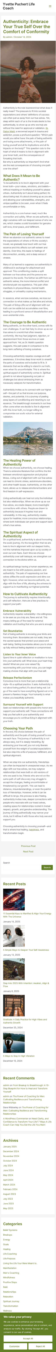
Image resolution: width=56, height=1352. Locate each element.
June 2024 (8, 1170)
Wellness (7, 1310)
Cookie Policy (38, 1332)
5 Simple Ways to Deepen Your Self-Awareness (26, 950)
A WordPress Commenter (15, 1118)
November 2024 (11, 1156)
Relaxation (8, 1296)
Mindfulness (9, 1277)
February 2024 (10, 1189)
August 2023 (9, 1194)
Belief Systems (10, 1230)
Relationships (9, 1292)
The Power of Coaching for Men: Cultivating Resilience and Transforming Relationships (24, 1099)
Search (6, 862)
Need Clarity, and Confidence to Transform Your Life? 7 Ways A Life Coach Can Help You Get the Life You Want (27, 1121)
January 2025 (10, 1146)
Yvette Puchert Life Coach (19, 6)
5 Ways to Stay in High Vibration (19, 1056)
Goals (6, 1244)
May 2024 (8, 1175)
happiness (34, 829)
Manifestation (10, 1268)
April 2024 (8, 1180)
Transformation (10, 1306)
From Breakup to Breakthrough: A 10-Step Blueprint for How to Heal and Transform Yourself (26, 1088)
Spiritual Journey (11, 1301)
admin (6, 1085)
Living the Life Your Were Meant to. (20, 1263)
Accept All (28, 1338)
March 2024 (9, 1184)
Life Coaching (10, 1254)
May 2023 (8, 1208)
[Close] (54, 1314)
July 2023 (8, 1199)
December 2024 (11, 1151)
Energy (6, 1239)
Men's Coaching (11, 1273)
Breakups (7, 1235)
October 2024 (10, 1161)
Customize (14, 1346)
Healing (6, 1249)
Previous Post (28, 846)
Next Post (28, 851)
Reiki (5, 1287)
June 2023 (8, 1203)
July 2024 (8, 1165)
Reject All (40, 1346)
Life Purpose (9, 1258)
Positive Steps (10, 1282)
